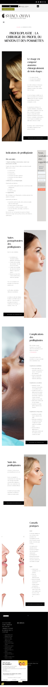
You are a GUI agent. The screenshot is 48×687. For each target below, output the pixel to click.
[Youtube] (41, 2)
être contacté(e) (8, 9)
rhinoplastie (33, 352)
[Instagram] (43, 2)
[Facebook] (36, 2)
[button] (17, 2)
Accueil (18, 27)
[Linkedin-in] (45, 2)
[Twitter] (38, 2)
